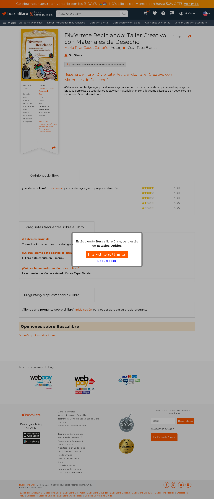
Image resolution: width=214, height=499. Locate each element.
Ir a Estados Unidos (107, 254)
